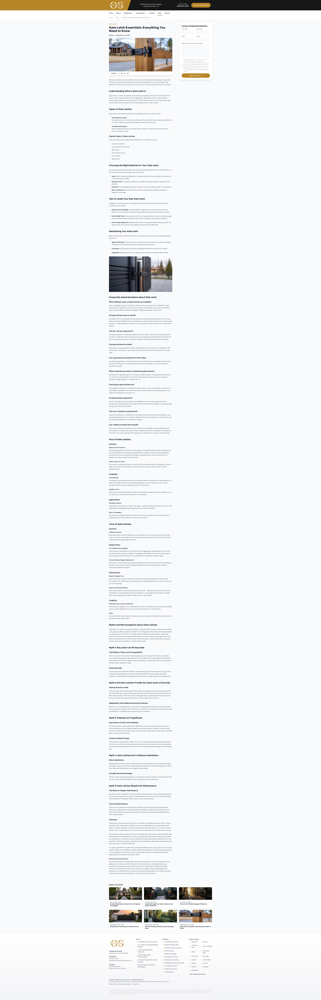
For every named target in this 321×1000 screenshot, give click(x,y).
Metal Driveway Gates (172, 945)
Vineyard (199, 992)
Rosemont (151, 992)
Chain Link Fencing (171, 969)
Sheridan (164, 992)
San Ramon (160, 992)
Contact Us (135, 984)
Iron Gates (113, 24)
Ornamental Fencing (171, 942)
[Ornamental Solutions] (117, 5)
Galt (122, 991)
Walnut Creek (204, 992)
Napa (179, 991)
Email (183, 36)
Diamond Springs (184, 989)
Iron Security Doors (171, 966)
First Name (185, 29)
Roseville (205, 967)
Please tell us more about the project (192, 43)
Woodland (195, 970)
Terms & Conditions (125, 984)
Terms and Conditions (202, 69)
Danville (176, 989)
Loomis (205, 963)
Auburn (205, 942)
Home (111, 17)
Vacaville (195, 992)
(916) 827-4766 (183, 6)
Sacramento (131, 989)
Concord (173, 989)
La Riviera (141, 991)
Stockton (175, 992)
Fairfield (113, 991)
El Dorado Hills (206, 952)
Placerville (111, 992)
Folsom (194, 960)
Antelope (194, 942)
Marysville (165, 991)
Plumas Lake (121, 992)
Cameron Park (194, 946)
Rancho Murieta (135, 992)
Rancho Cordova (128, 992)
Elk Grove (195, 956)
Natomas (183, 991)
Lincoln (194, 963)
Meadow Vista (175, 991)
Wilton (121, 993)
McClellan (170, 991)
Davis (193, 952)
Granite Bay (206, 960)
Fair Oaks (206, 956)
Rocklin (194, 967)
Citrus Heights (207, 946)
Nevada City (187, 991)
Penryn (209, 991)
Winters (124, 993)
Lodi (158, 991)
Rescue (139, 992)
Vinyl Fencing (169, 972)
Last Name (199, 29)
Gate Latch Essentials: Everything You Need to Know (136, 17)
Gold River (126, 991)
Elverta (206, 989)
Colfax (169, 989)
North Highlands (198, 991)
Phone (198, 36)
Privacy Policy (189, 69)
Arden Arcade (144, 989)
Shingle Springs (170, 992)
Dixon (190, 989)
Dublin (193, 989)
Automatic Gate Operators (173, 948)
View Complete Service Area (197, 974)
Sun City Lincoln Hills (181, 992)
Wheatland (117, 993)
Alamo (136, 989)
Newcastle (193, 991)
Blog (117, 17)
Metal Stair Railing (170, 954)
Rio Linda (143, 992)
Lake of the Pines (150, 991)
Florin (117, 991)
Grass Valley (136, 991)
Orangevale (204, 991)
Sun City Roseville (189, 992)
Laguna (145, 991)
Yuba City (134, 993)
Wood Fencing (169, 951)
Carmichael (159, 989)
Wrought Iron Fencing (172, 960)
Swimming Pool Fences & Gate (174, 963)
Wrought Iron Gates (171, 957)
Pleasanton (116, 992)
